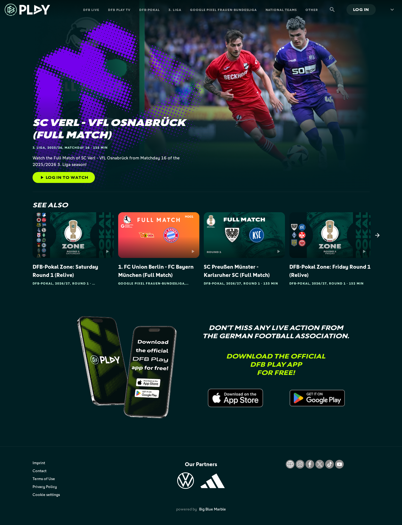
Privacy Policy (45, 486)
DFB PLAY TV (119, 10)
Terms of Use (44, 478)
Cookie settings (46, 494)
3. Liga (174, 10)
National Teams (281, 10)
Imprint (39, 462)
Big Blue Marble (212, 509)
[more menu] (391, 9)
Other (311, 10)
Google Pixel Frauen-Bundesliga (223, 10)
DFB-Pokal (149, 10)
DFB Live (91, 10)
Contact (39, 470)
